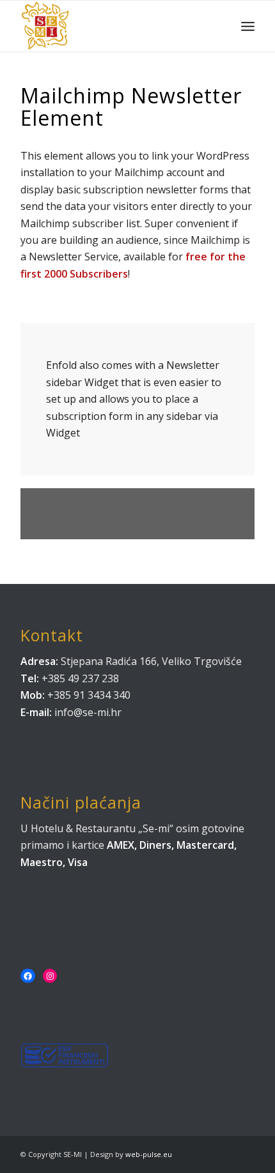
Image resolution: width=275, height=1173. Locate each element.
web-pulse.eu (148, 1154)
